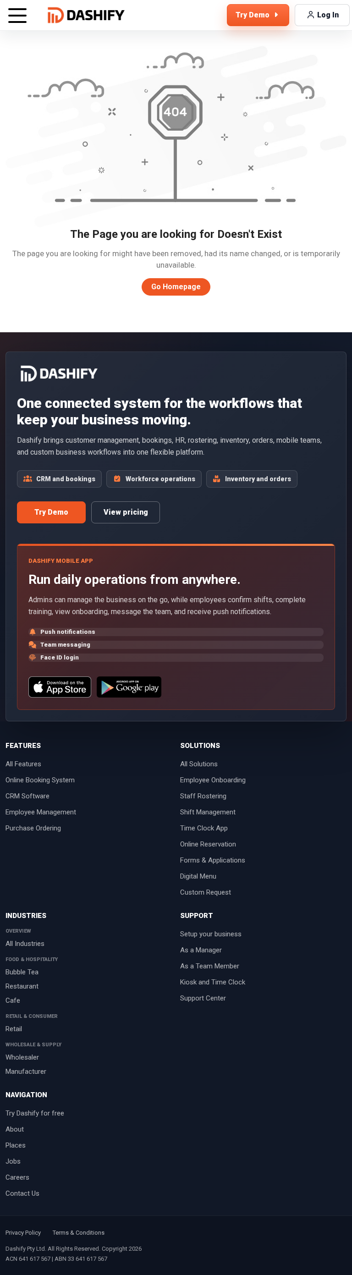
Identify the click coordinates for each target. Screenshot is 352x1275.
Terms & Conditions (78, 1232)
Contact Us (22, 1193)
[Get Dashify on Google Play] (129, 687)
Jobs (13, 1161)
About (15, 1129)
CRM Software (28, 796)
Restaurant (22, 986)
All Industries (25, 944)
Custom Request (205, 892)
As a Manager (201, 950)
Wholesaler (22, 1057)
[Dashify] (86, 15)
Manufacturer (26, 1071)
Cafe (13, 1000)
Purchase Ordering (33, 828)
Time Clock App (204, 828)
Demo (253, 15)
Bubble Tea (22, 972)
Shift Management (208, 812)
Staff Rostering (203, 796)
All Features (23, 764)
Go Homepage (176, 286)
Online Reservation (208, 844)
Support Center (203, 998)
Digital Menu (198, 876)
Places (16, 1145)
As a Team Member (209, 966)
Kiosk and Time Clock (212, 982)
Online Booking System (40, 780)
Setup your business (211, 934)
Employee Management (41, 812)
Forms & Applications (212, 860)
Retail (14, 1029)
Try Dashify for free (35, 1113)
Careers (17, 1177)
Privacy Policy (23, 1232)
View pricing (126, 512)
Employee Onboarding (213, 780)
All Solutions (199, 764)
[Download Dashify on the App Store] (59, 687)
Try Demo (51, 512)
